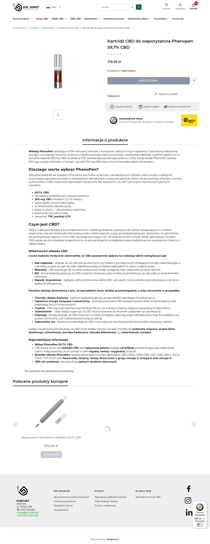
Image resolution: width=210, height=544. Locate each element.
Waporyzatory (48, 28)
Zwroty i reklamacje (105, 505)
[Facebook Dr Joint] (188, 491)
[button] (138, 7)
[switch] (200, 525)
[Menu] (205, 503)
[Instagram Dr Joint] (188, 503)
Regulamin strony (63, 505)
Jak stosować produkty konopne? (71, 497)
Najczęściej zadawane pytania (111, 497)
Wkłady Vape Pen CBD (69, 28)
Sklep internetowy (104, 539)
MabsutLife (113, 95)
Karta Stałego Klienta (106, 501)
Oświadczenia (61, 510)
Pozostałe (34, 28)
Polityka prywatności (65, 501)
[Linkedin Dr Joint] (189, 515)
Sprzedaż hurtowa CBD (148, 497)
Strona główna (19, 28)
